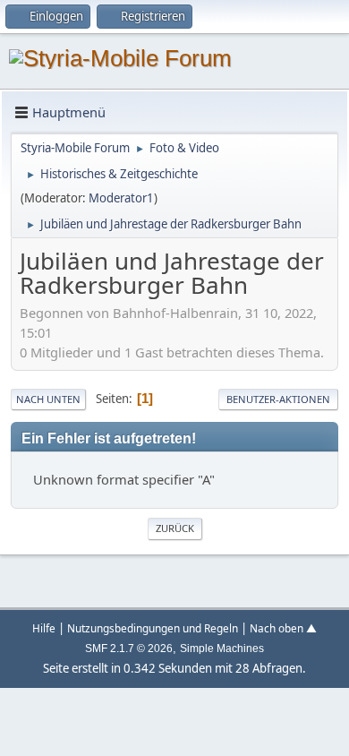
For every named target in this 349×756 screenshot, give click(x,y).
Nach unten (48, 399)
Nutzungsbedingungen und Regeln (152, 628)
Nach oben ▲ (283, 628)
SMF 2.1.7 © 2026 (129, 648)
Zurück (175, 528)
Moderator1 (121, 198)
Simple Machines (222, 648)
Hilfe (43, 628)
